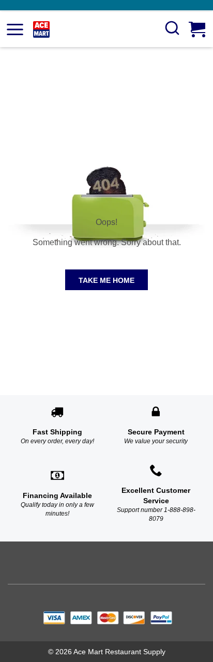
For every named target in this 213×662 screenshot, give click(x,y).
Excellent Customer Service (155, 495)
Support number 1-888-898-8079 (156, 514)
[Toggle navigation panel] (15, 29)
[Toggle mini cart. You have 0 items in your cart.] (198, 29)
